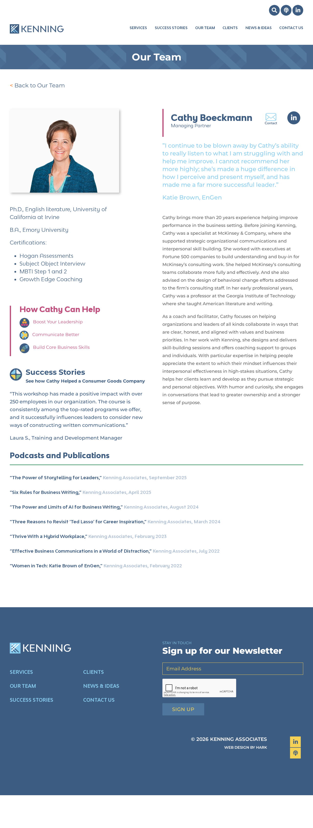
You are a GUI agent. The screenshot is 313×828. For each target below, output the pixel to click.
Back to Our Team (39, 85)
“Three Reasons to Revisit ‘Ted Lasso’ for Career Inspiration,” (78, 521)
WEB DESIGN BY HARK (245, 747)
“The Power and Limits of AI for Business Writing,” (66, 507)
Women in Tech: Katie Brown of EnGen (56, 565)
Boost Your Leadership (58, 322)
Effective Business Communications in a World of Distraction (80, 551)
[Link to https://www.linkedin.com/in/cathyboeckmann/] (293, 117)
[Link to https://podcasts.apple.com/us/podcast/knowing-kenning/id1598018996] (286, 10)
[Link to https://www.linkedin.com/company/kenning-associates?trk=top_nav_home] (297, 10)
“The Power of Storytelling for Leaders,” (56, 477)
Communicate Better (55, 334)
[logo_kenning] (37, 20)
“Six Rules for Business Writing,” (45, 492)
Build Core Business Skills (61, 347)
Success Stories (55, 372)
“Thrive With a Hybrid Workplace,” (48, 536)
